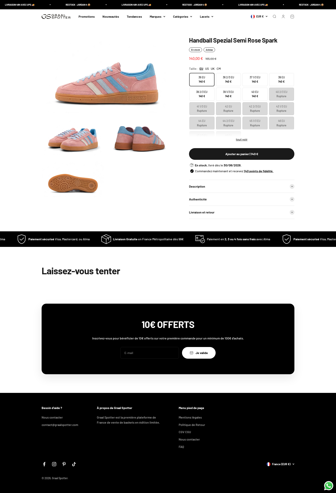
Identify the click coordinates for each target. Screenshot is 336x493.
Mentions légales (190, 417)
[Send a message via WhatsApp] (328, 485)
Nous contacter (52, 417)
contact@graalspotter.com (60, 425)
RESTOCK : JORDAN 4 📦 (69, 4)
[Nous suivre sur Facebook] (44, 464)
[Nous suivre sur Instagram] (54, 464)
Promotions (87, 16)
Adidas (209, 49)
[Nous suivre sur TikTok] (74, 464)
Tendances (134, 16)
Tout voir (242, 139)
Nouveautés (110, 16)
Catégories (180, 16)
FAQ (181, 446)
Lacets (204, 16)
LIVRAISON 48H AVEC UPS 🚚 (127, 4)
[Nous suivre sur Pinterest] (64, 464)
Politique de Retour (192, 425)
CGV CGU (185, 432)
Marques (155, 16)
